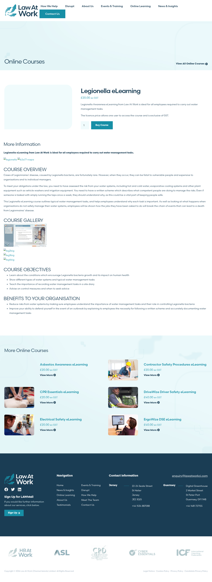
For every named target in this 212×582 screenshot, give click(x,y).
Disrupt (69, 6)
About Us (87, 6)
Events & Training (112, 6)
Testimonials (64, 504)
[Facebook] (6, 489)
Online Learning (140, 6)
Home (60, 485)
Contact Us (52, 13)
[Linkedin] (19, 489)
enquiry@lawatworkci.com (190, 476)
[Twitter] (13, 489)
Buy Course (101, 125)
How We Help (49, 6)
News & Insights (168, 6)
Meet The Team (90, 499)
